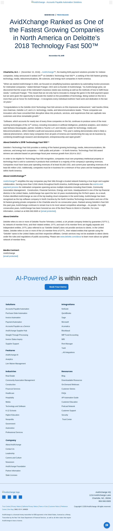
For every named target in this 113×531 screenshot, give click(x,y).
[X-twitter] (9, 497)
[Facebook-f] (4, 497)
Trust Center (6, 506)
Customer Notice (54, 506)
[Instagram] (20, 497)
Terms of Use (43, 506)
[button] (2, 2)
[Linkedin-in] (15, 497)
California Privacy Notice (30, 506)
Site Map (10, 509)
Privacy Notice (16, 506)
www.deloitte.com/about (70, 237)
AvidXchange (48, 72)
